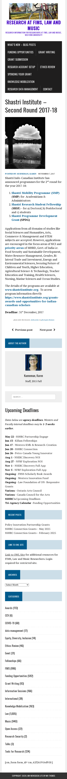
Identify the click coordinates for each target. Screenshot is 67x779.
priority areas (14, 248)
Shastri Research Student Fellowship (36, 204)
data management (14, 631)
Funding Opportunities (20, 52)
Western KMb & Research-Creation (36, 445)
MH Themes (50, 775)
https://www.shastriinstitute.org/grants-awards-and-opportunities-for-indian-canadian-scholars (32, 301)
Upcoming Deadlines (28, 499)
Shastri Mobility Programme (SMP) (35, 193)
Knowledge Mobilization (21, 82)
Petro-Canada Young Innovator (33, 453)
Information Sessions (15, 691)
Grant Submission (18, 59)
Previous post (24, 330)
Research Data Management (23, 89)
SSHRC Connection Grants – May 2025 (27, 529)
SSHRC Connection (26, 449)
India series (35, 320)
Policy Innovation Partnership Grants (27, 524)
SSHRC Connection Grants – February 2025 (30, 533)
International (11, 699)
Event (7, 653)
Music (8, 721)
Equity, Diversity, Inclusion (18, 638)
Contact (47, 89)
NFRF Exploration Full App (30, 470)
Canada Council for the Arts (33, 494)
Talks (7, 744)
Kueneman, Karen (26, 173)
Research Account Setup (21, 67)
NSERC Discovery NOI (27, 457)
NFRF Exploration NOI (29, 461)
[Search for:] (33, 396)
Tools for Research (14, 751)
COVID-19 (9, 623)
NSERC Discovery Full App (30, 465)
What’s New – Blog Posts (21, 45)
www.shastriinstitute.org (21, 289)
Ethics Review (47, 67)
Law (7, 714)
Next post (46, 330)
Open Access (11, 729)
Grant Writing (46, 52)
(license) (51, 320)
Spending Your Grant (20, 74)
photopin (44, 320)
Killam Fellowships (26, 440)
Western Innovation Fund (33, 478)
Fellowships (10, 661)
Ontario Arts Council (29, 490)
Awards (8, 608)
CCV (7, 615)
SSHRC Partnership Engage (32, 436)
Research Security (14, 736)
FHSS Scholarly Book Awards (35, 474)
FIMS (7, 668)
